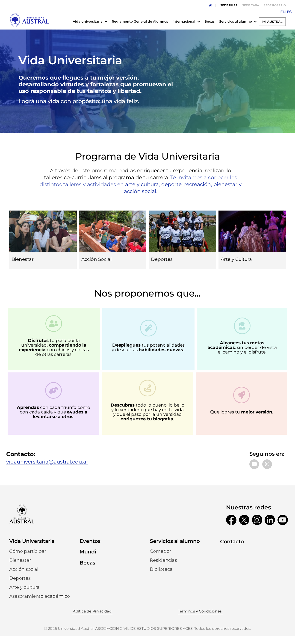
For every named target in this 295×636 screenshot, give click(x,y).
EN (283, 12)
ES (289, 12)
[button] (24, 587)
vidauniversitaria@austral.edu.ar (47, 462)
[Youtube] (254, 464)
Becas (87, 563)
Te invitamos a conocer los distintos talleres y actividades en (141, 184)
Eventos (90, 541)
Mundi (88, 552)
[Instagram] (267, 464)
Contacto (232, 541)
